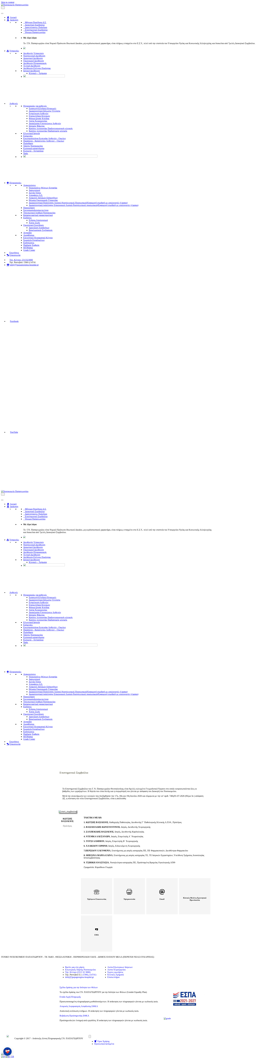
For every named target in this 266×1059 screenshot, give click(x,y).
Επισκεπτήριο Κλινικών (39, 116)
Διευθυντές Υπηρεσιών (33, 53)
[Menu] (90, 1036)
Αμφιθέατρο (28, 235)
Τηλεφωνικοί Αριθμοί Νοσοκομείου (39, 213)
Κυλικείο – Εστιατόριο (33, 151)
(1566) (85, 974)
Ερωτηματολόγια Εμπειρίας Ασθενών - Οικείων (44, 138)
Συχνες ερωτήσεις (115, 972)
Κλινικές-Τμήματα (115, 974)
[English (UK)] (9, 1056)
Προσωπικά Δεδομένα (104, 1044)
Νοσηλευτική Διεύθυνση (34, 56)
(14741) (92, 974)
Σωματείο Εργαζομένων (34, 240)
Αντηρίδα (27, 233)
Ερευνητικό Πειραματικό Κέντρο (38, 238)
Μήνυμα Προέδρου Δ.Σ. (35, 22)
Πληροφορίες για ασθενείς (35, 106)
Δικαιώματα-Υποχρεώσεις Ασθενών (45, 123)
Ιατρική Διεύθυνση (31, 71)
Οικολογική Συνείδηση (33, 225)
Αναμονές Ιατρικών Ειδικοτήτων (43, 198)
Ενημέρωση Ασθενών (38, 113)
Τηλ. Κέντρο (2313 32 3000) (77, 972)
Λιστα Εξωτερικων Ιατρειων (120, 967)
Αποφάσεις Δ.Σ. (36, 195)
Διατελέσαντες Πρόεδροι (36, 27)
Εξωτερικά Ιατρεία (31, 133)
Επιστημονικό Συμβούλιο (36, 30)
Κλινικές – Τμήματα (38, 73)
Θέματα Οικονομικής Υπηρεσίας (43, 200)
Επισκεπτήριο (113, 977)
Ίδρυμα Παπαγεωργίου (35, 32)
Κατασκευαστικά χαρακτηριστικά (38, 215)
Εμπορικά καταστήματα (33, 148)
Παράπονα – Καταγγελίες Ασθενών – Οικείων (43, 141)
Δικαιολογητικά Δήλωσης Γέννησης (44, 111)
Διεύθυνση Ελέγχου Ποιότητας (37, 68)
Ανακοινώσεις (29, 185)
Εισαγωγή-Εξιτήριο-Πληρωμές (42, 108)
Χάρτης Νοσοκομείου (33, 146)
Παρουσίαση (29, 208)
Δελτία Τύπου (35, 193)
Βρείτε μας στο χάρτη (74, 967)
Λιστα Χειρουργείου (116, 969)
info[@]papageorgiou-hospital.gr (79, 977)
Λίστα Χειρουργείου (38, 121)
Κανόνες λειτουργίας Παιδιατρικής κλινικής (48, 131)
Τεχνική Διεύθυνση (31, 66)
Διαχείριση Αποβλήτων (39, 228)
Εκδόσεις (27, 218)
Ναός (25, 153)
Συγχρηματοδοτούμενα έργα (35, 210)
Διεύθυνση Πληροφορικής (35, 63)
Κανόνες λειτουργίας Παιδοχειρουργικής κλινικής (51, 128)
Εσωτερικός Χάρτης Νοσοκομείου (80, 969)
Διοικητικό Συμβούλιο (35, 25)
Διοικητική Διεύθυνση (33, 58)
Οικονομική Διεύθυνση (33, 61)
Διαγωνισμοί (34, 190)
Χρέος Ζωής (34, 223)
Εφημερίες (28, 136)
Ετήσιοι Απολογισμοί (38, 220)
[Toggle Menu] (2, 13)
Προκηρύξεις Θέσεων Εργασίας (43, 188)
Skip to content (7, 2)
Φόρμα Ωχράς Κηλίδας (39, 118)
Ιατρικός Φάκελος (37, 126)
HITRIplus (28, 247)
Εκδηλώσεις (28, 242)
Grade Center (29, 250)
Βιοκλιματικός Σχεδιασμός (41, 230)
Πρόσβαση (28, 143)
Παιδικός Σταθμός (31, 245)
